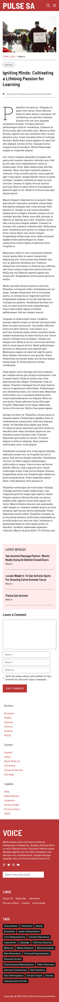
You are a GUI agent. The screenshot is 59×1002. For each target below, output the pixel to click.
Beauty (39, 926)
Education (9, 64)
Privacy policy (11, 903)
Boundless (9, 931)
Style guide (39, 903)
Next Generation (12, 953)
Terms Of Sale (11, 804)
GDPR (7, 813)
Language (24, 942)
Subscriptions (11, 795)
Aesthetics (26, 926)
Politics (8, 726)
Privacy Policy (12, 809)
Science (8, 730)
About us (8, 898)
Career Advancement (29, 931)
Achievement (11, 926)
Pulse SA (19, 5)
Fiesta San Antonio (16, 595)
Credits (26, 903)
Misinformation (45, 948)
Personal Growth (43, 94)
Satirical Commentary (15, 970)
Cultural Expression (39, 937)
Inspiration (10, 942)
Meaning (8, 948)
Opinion (8, 722)
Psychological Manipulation (19, 964)
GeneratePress (47, 996)
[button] (48, 5)
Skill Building (37, 970)
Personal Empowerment (36, 953)
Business (9, 713)
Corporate (9, 800)
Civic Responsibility (14, 937)
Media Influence (25, 948)
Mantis (21, 56)
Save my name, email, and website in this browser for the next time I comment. (28, 678)
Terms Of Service (13, 770)
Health (8, 717)
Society (49, 975)
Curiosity (11, 94)
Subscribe (21, 898)
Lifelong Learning (25, 94)
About (7, 756)
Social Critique (34, 975)
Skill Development (13, 975)
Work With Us (12, 761)
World (7, 735)
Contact (8, 752)
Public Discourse (45, 964)
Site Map (9, 774)
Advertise (9, 765)
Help (6, 791)
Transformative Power (15, 981)
